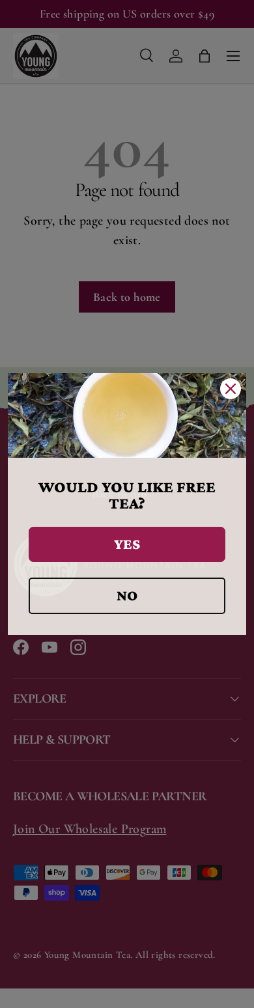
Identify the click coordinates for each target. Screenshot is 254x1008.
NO (127, 595)
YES (127, 543)
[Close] (230, 388)
